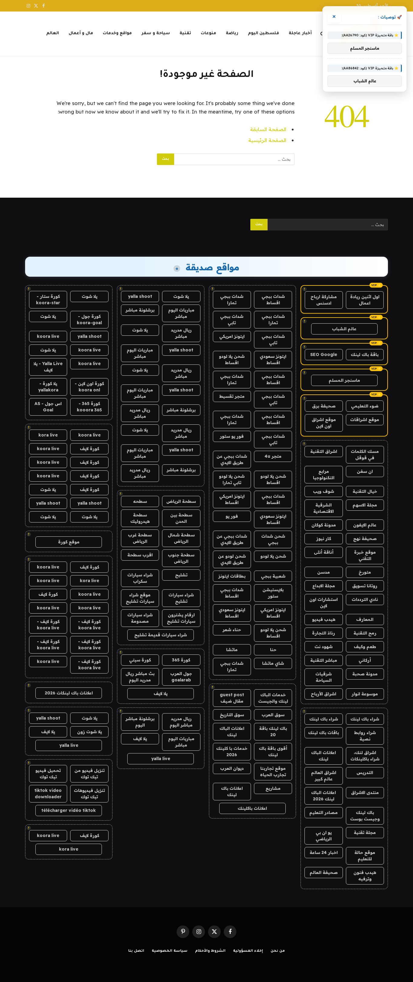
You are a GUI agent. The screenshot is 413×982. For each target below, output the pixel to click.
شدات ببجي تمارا (231, 299)
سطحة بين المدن (181, 518)
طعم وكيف (365, 646)
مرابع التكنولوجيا (323, 474)
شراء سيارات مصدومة (140, 618)
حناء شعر (232, 629)
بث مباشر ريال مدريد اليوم (139, 677)
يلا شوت (181, 296)
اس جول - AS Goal (48, 407)
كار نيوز (323, 538)
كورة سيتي (140, 660)
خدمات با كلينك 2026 (231, 751)
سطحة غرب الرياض (140, 538)
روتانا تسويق (364, 585)
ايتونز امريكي (232, 336)
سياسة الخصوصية (169, 951)
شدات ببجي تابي (231, 319)
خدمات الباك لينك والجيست (273, 698)
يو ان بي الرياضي (324, 836)
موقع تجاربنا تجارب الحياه (273, 771)
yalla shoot (140, 296)
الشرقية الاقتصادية (323, 508)
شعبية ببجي (273, 576)
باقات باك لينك (323, 732)
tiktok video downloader (48, 793)
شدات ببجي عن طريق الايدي (231, 459)
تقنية (185, 33)
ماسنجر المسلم (344, 380)
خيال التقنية (365, 491)
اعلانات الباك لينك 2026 (323, 796)
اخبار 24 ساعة (324, 852)
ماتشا (232, 649)
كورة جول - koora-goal (89, 319)
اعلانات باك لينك (232, 791)
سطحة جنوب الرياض (181, 558)
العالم (52, 33)
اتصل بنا (136, 951)
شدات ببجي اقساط (273, 299)
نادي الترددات (365, 599)
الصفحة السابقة (268, 129)
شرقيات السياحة (323, 677)
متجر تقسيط (232, 396)
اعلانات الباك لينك (323, 756)
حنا (273, 649)
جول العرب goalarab (181, 677)
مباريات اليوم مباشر (181, 313)
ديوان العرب (232, 768)
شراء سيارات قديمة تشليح (160, 635)
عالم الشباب (344, 328)
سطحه (140, 501)
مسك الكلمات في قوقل (365, 454)
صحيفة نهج (365, 538)
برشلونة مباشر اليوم (139, 722)
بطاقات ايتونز (232, 576)
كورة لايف (89, 448)
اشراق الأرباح (323, 694)
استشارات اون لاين (323, 602)
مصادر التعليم (323, 812)
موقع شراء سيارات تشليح (140, 598)
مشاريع (273, 788)
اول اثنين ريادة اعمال (364, 300)
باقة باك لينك (365, 354)
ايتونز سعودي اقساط (273, 359)
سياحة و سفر (155, 33)
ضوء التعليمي (365, 406)
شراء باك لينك (364, 719)
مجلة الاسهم (365, 505)
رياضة (232, 33)
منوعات (208, 33)
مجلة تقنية (365, 832)
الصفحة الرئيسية (267, 140)
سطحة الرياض (181, 501)
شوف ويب (323, 491)
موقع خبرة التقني (365, 555)
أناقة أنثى (323, 552)
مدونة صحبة (365, 674)
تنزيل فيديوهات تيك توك (89, 793)
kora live (48, 435)
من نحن (278, 951)
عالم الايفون (364, 525)
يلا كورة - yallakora (48, 387)
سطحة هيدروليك (140, 518)
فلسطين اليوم (263, 33)
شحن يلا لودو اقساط (232, 359)
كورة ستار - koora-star (48, 299)
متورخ (365, 572)
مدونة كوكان (323, 525)
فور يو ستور (232, 436)
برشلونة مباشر (139, 310)
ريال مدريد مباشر (181, 333)
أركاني (365, 660)
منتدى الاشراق (365, 792)
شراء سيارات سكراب (140, 578)
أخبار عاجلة (300, 33)
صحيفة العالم (324, 872)
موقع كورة (69, 542)
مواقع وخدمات (117, 33)
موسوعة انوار (365, 694)
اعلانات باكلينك (252, 808)
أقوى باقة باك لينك (273, 751)
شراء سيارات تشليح (181, 598)
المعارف (364, 619)
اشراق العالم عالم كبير (323, 776)
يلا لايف (160, 693)
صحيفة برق (324, 406)
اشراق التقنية (323, 451)
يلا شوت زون (89, 731)
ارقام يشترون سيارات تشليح (181, 618)
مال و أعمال (81, 33)
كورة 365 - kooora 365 (89, 407)
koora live (48, 336)
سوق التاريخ (232, 714)
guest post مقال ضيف (232, 698)
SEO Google (323, 354)
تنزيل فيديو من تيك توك (89, 773)
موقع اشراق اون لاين (324, 423)
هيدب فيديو (323, 619)
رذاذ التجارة (323, 633)
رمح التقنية (364, 633)
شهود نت (323, 646)
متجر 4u (273, 456)
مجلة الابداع (323, 585)
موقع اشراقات (364, 419)
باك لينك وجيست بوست (365, 816)
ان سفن (365, 471)
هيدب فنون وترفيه (364, 875)
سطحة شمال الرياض (181, 538)
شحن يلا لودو (273, 556)
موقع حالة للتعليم (364, 856)
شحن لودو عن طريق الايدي (232, 559)
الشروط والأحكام (210, 951)
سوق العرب (273, 714)
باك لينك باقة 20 (273, 731)
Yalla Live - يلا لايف (48, 367)
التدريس (364, 772)
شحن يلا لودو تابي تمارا (232, 479)
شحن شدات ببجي (273, 539)
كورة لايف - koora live (89, 625)
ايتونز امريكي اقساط (232, 499)
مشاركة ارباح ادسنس (324, 300)
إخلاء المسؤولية (248, 951)
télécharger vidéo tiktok (68, 810)
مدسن (323, 572)
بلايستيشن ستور (273, 593)
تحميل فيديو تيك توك (48, 773)
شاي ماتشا (273, 663)
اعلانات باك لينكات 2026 (69, 693)
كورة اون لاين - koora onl (89, 387)
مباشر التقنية (323, 660)
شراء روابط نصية (365, 736)
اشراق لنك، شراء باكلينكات (364, 756)
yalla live (160, 758)
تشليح (181, 575)
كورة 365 (181, 660)
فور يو (232, 516)
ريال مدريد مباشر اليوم (181, 722)
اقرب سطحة (140, 555)
